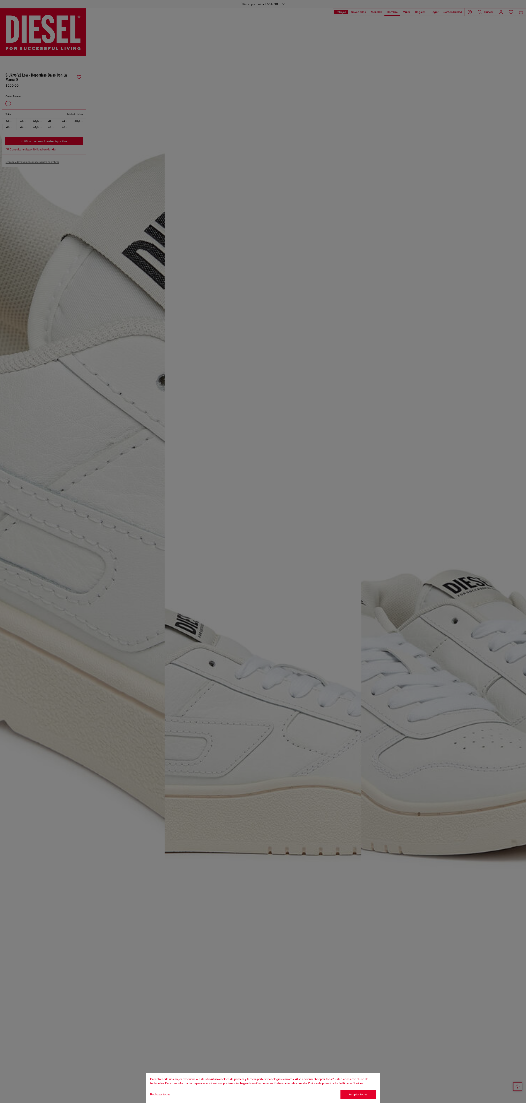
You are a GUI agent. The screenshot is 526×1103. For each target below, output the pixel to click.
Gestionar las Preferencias (273, 1083)
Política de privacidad (322, 1083)
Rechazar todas (160, 1094)
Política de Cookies (350, 1083)
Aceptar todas (358, 1094)
